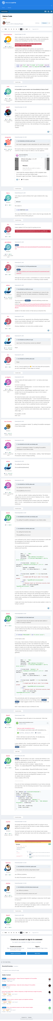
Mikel (4, 979)
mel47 (8, 107)
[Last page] (30, 29)
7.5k (6, 149)
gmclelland (8, 242)
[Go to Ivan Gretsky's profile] (8, 426)
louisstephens (8, 34)
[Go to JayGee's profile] (8, 826)
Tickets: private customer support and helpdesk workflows (20, 999)
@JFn (17, 245)
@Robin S (28, 300)
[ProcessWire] (9, 2)
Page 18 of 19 (35, 29)
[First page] (3, 29)
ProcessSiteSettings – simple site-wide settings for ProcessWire (21, 985)
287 (7, 833)
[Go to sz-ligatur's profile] (8, 382)
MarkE (8, 513)
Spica (8, 193)
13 (8, 29)
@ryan (17, 701)
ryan (9, 22)
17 (18, 29)
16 (16, 29)
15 (13, 29)
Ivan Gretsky (8, 421)
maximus (5, 1000)
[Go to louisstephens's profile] (8, 39)
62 (7, 236)
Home (3, 7)
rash (8, 86)
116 (7, 389)
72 (7, 874)
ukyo (4, 992)
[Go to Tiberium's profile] (8, 868)
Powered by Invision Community (26, 1019)
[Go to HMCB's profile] (50, 1000)
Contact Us (24, 1017)
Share (37, 23)
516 (7, 46)
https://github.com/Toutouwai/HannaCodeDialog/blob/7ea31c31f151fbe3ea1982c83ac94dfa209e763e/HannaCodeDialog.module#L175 (33, 305)
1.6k (6, 433)
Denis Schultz (33, 887)
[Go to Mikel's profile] (50, 979)
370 (7, 119)
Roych (4, 986)
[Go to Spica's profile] (8, 198)
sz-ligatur (8, 377)
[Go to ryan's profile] (3, 22)
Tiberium (8, 862)
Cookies (29, 1017)
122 (7, 205)
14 (11, 29)
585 (7, 254)
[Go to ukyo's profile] (50, 992)
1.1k (7, 524)
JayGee (8, 821)
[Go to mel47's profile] (8, 112)
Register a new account (16, 953)
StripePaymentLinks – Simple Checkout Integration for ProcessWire (22, 978)
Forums (9, 7)
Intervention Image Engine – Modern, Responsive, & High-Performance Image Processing (22, 991)
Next (27, 29)
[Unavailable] (33, 231)
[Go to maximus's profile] (50, 1008)
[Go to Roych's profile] (50, 985)
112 (7, 98)
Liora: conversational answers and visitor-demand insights (20, 1007)
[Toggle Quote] (17, 141)
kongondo (8, 137)
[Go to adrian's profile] (8, 290)
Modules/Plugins (18, 24)
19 (23, 29)
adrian (8, 285)
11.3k (6, 297)
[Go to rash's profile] (8, 91)
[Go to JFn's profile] (8, 229)
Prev (6, 29)
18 (21, 29)
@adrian (44, 699)
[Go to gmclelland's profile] (8, 247)
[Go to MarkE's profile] (8, 518)
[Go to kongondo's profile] (8, 142)
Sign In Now (37, 953)
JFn (8, 224)
